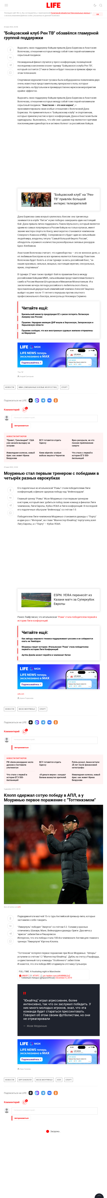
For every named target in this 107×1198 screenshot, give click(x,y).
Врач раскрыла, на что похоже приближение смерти (83, 443)
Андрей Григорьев (27, 376)
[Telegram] (43, 400)
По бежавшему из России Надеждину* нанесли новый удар (53, 1191)
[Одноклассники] (55, 400)
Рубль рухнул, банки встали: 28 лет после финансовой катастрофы (86, 765)
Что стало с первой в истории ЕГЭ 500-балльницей (82, 455)
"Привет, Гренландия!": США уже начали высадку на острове (20, 443)
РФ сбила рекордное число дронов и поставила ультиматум (20, 765)
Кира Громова (25, 1125)
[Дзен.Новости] (30, 400)
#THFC (36, 1031)
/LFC (19, 907)
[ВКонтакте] (49, 400)
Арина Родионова (26, 698)
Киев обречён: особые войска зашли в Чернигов (52, 454)
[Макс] (37, 400)
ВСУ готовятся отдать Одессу (50, 441)
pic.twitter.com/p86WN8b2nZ (56, 1031)
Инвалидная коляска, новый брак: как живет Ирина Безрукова (21, 455)
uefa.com (20, 694)
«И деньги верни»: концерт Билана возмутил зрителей (52, 776)
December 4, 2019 (63, 1033)
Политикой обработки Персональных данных (70, 13)
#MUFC (25, 1031)
